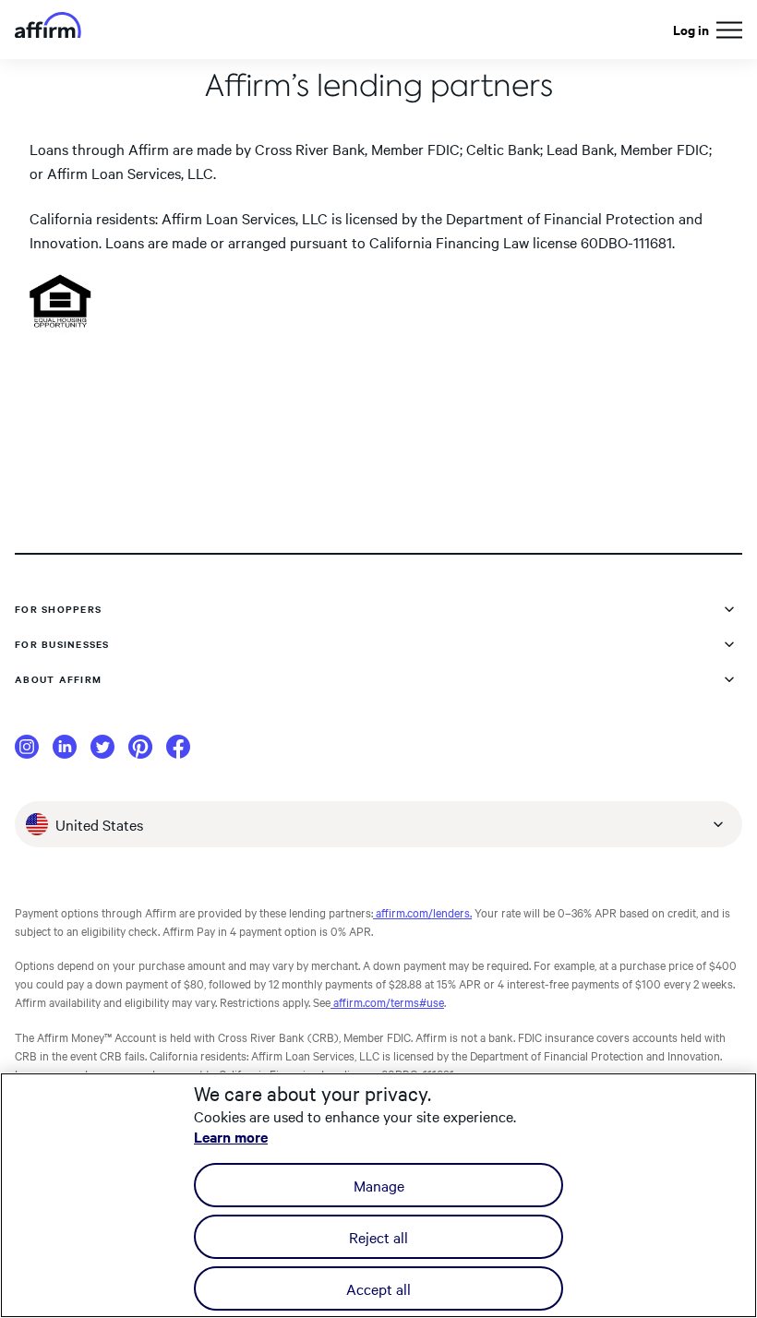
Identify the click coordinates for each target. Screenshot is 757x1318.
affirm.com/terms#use (387, 1001)
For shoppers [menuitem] (58, 609)
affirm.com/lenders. (422, 912)
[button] (729, 30)
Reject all (378, 1237)
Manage (379, 1185)
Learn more (231, 1136)
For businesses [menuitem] (62, 644)
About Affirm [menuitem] (58, 679)
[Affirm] (48, 30)
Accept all (378, 1288)
